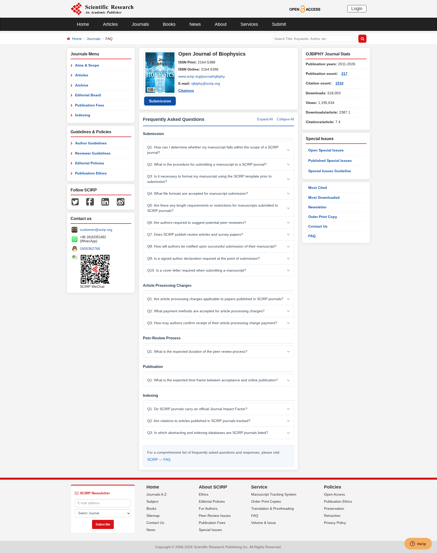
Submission (160, 101)
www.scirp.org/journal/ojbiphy (201, 76)
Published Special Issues (330, 161)
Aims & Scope (87, 65)
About (221, 24)
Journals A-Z (156, 494)
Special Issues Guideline (329, 171)
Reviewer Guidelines (93, 153)
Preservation (334, 508)
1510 (339, 83)
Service (259, 487)
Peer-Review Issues (215, 516)
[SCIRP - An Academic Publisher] (102, 9)
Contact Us (317, 226)
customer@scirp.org (96, 230)
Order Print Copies (266, 501)
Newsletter (317, 207)
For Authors (208, 508)
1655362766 (90, 249)
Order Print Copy (322, 217)
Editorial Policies (89, 163)
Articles (110, 24)
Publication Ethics (91, 173)
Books (169, 24)
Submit (279, 24)
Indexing (82, 115)
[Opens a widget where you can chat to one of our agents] (418, 544)
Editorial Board (88, 95)
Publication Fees (89, 105)
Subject (152, 501)
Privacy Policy (335, 523)
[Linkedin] (105, 202)
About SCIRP (213, 487)
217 (344, 74)
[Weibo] (120, 202)
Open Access (334, 494)
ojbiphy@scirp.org (205, 83)
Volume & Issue (263, 523)
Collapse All (285, 119)
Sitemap (153, 516)
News (195, 24)
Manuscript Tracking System (273, 494)
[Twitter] (75, 202)
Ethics (203, 494)
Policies (332, 487)
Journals (140, 24)
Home (83, 24)
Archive (81, 85)
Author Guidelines (91, 143)
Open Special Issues (326, 150)
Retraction (332, 516)
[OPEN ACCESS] (305, 9)
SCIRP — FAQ (158, 459)
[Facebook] (90, 202)
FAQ (312, 236)
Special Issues (210, 530)
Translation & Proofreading (272, 508)
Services (249, 24)
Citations (186, 91)
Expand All (265, 119)
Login (356, 8)
